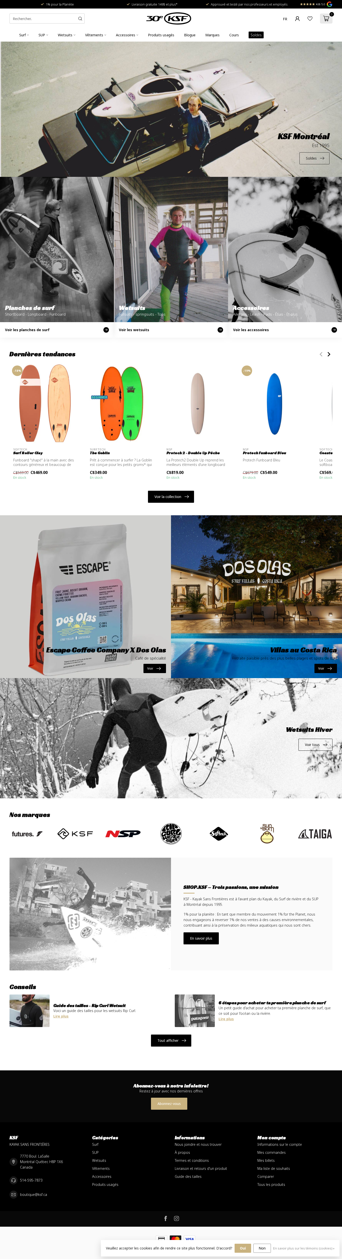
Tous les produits (271, 1184)
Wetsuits (65, 35)
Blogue (190, 35)
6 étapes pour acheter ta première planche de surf (272, 1002)
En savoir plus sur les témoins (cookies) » (303, 1248)
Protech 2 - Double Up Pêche (193, 453)
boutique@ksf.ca (33, 1194)
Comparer (265, 1176)
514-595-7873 (31, 1180)
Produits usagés (161, 35)
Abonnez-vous (169, 1103)
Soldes (256, 35)
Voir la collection (167, 496)
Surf (22, 35)
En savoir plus (201, 938)
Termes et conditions (192, 1160)
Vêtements (94, 35)
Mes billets (266, 1160)
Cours (234, 35)
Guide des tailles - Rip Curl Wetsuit (89, 1005)
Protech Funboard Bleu (264, 453)
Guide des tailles (188, 1176)
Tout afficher (168, 1040)
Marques (212, 35)
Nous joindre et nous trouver (198, 1144)
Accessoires (125, 35)
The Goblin (100, 453)
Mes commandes (271, 1152)
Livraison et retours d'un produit (201, 1168)
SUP (42, 35)
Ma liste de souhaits (273, 1168)
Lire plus (61, 1016)
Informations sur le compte (279, 1144)
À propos (182, 1152)
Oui (243, 1248)
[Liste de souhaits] (309, 19)
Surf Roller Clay (28, 453)
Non (262, 1248)
